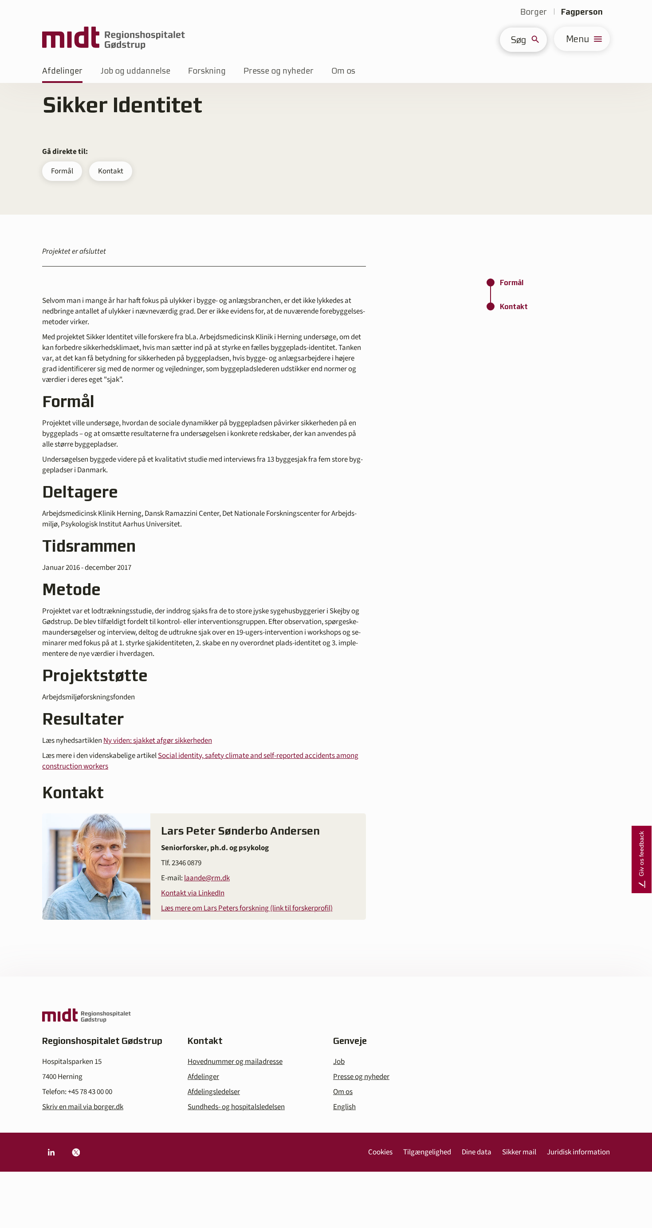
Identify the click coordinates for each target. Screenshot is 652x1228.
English (344, 1107)
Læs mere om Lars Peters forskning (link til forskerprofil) (247, 908)
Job (339, 1061)
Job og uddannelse (135, 71)
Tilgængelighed (427, 1152)
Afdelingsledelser (214, 1092)
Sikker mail (519, 1152)
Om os (343, 71)
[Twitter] (76, 1152)
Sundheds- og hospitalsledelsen (236, 1107)
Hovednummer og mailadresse (235, 1061)
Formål (62, 171)
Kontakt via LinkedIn (192, 893)
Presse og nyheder (279, 71)
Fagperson (582, 12)
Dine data (476, 1152)
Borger (533, 12)
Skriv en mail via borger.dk (82, 1107)
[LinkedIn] (51, 1152)
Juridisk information (578, 1152)
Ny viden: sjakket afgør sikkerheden (157, 740)
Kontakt (110, 171)
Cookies (380, 1152)
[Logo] (113, 39)
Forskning (207, 71)
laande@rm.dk (207, 878)
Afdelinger (62, 71)
